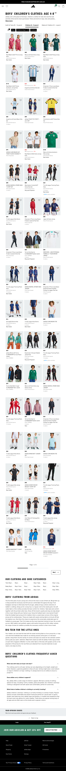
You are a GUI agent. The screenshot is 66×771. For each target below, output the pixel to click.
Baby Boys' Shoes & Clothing (9, 586)
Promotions (46, 749)
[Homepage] (33, 7)
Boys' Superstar (18, 583)
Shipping (8, 749)
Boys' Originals (27, 586)
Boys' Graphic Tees (47, 586)
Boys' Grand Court (18, 586)
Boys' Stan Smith (18, 590)
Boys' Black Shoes (37, 586)
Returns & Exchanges (48, 740)
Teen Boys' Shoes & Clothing (9, 583)
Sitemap (26, 754)
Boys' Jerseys (45, 590)
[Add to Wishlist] (20, 36)
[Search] (59, 6)
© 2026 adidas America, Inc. (33, 768)
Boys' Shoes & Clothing (9, 590)
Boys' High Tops (37, 583)
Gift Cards (45, 745)
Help (7, 740)
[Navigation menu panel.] (3, 6)
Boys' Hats (27, 590)
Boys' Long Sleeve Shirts (56, 583)
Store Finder (9, 745)
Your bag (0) (47, 722)
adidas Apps (27, 749)
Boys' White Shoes (56, 590)
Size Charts (9, 754)
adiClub (26, 740)
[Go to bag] (63, 6)
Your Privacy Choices (11, 762)
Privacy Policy (27, 762)
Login (17, 722)
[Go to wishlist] (7, 6)
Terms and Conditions (48, 762)
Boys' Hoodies (26, 583)
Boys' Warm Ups (56, 586)
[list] (33, 25)
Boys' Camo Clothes (37, 590)
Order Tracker (28, 745)
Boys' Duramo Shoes (45, 583)
